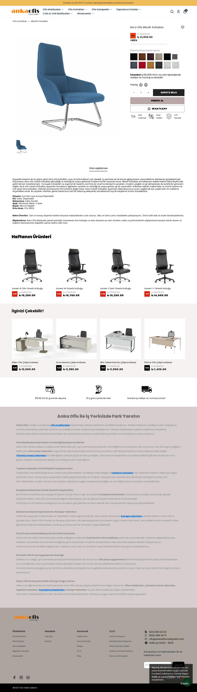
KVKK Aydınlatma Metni (119, 646)
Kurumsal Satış (83, 641)
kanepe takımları (131, 516)
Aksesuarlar (84, 13)
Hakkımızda (82, 636)
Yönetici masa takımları (31, 455)
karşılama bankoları (52, 589)
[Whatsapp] (28, 677)
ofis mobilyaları (60, 425)
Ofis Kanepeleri (100, 9)
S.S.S (79, 651)
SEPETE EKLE (169, 92)
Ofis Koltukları (76, 9)
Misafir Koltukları (39, 21)
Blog (79, 656)
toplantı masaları (122, 472)
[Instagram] (21, 677)
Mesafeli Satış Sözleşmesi (120, 641)
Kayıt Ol (48, 641)
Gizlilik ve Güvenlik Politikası (121, 651)
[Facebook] (14, 677)
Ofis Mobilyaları (52, 9)
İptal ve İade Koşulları (118, 656)
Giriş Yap (48, 636)
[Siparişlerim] (178, 11)
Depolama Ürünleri (127, 9)
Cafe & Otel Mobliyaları (56, 13)
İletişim (80, 646)
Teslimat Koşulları (117, 636)
